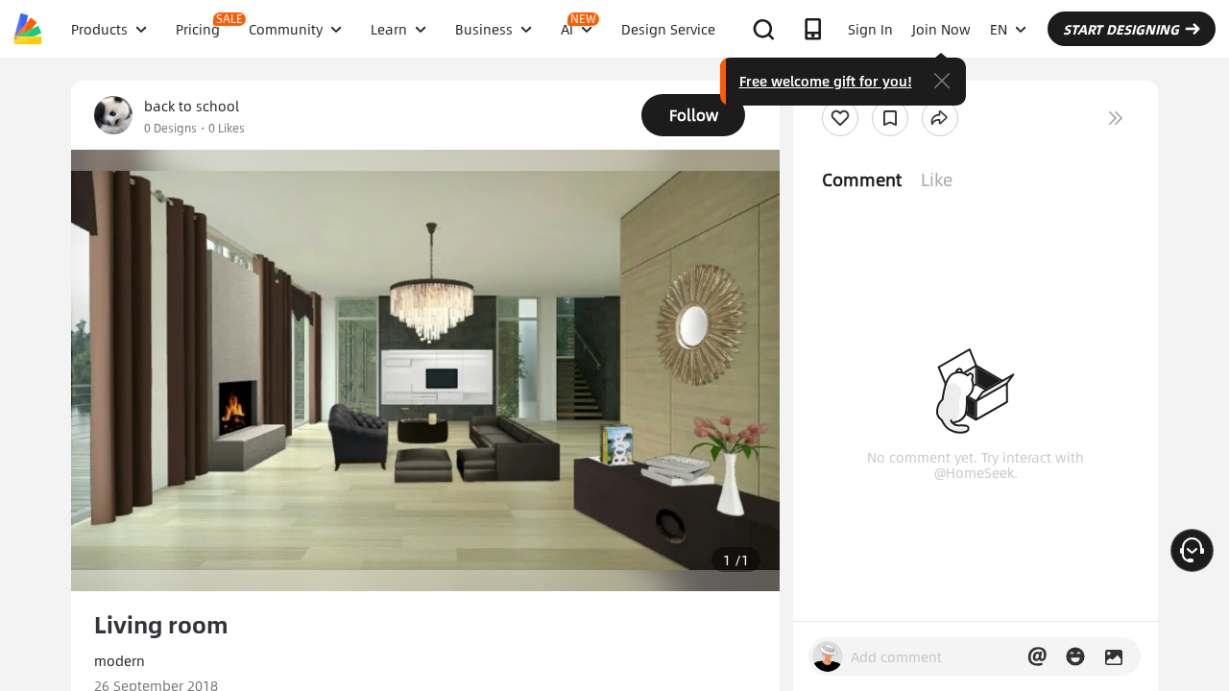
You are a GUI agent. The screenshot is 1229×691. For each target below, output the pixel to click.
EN (998, 28)
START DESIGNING (1121, 28)
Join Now (941, 28)
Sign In (870, 28)
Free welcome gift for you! (825, 80)
